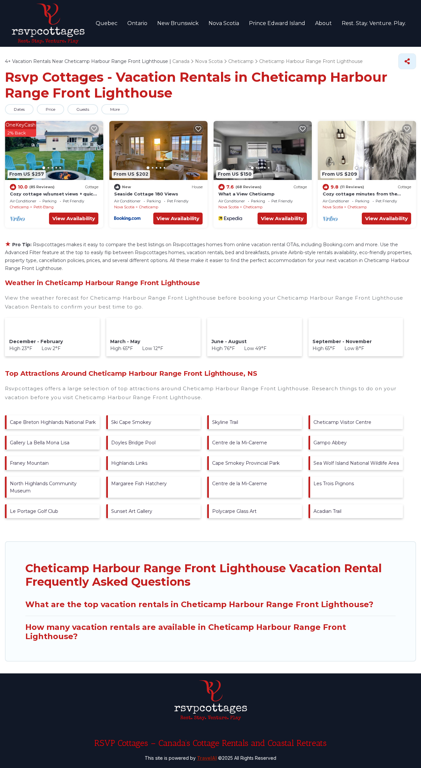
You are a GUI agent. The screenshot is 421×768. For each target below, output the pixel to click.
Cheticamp (19, 207)
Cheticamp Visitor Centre (342, 422)
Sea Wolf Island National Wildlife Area (356, 463)
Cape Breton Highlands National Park (53, 422)
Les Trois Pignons (333, 484)
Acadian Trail (327, 511)
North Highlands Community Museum (43, 487)
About (323, 23)
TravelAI (207, 758)
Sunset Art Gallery (131, 511)
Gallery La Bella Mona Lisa (39, 443)
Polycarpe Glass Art (234, 511)
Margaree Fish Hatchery (139, 484)
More (115, 109)
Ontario (137, 23)
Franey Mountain (29, 463)
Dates (19, 109)
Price (50, 109)
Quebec (106, 23)
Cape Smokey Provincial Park (246, 463)
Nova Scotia (224, 23)
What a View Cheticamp (246, 193)
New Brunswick (178, 23)
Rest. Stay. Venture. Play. (374, 23)
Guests (82, 109)
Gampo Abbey (330, 443)
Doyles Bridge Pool (133, 443)
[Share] (407, 61)
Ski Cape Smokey (131, 422)
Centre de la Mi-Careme (239, 443)
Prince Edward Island (277, 23)
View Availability (73, 218)
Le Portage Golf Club (34, 511)
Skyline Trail (225, 422)
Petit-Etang (44, 207)
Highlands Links (129, 463)
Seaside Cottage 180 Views (146, 193)
